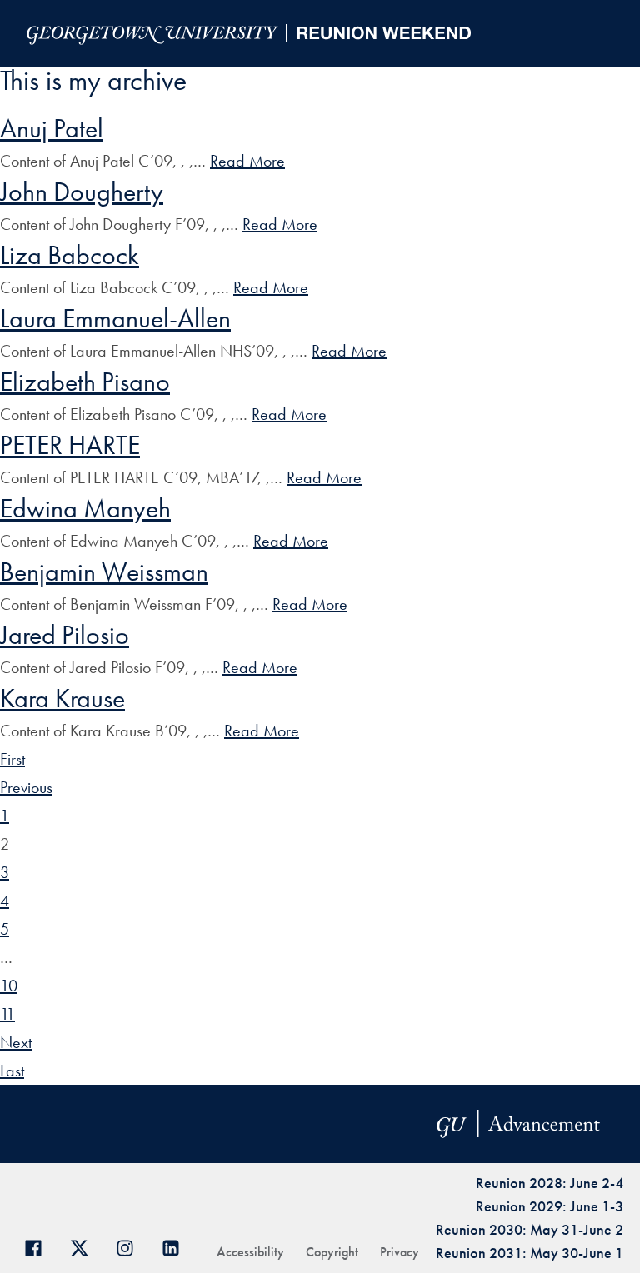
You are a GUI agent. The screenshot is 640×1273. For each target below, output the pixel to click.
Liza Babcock (69, 255)
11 (7, 1014)
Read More (247, 161)
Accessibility (250, 1252)
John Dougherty (81, 192)
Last (12, 1070)
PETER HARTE (70, 445)
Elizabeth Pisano (85, 382)
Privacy (399, 1252)
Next (16, 1042)
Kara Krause (62, 698)
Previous (26, 787)
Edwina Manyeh (85, 509)
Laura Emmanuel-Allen (115, 319)
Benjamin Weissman (104, 572)
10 (9, 985)
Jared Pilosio (64, 635)
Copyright (332, 1252)
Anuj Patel (51, 129)
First (12, 759)
